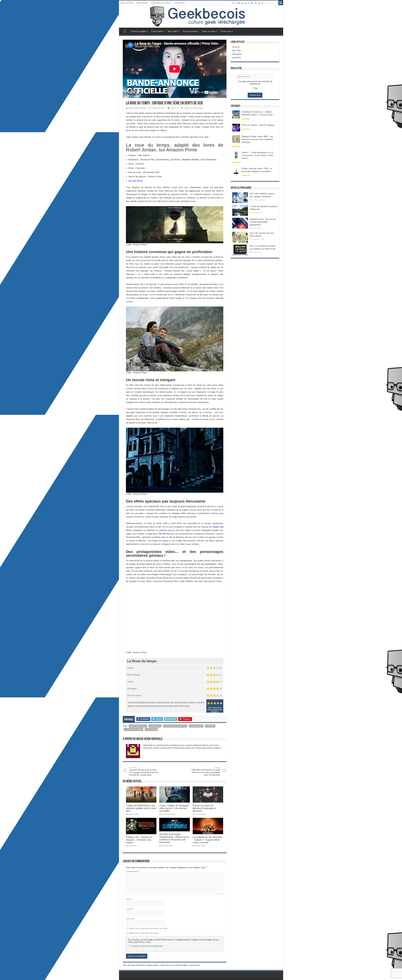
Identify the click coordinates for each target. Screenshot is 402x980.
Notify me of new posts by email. (144, 933)
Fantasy (210, 726)
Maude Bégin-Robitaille (137, 108)
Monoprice (237, 54)
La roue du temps (133, 729)
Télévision (152, 729)
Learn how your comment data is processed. (180, 965)
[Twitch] (255, 3)
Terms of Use (144, 942)
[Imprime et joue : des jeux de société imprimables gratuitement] (240, 223)
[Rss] (233, 3)
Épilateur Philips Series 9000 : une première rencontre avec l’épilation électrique (257, 139)
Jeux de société (189, 31)
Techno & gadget (138, 31)
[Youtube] (245, 3)
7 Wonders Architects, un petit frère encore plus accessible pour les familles (205, 771)
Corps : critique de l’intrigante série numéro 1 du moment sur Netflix (174, 808)
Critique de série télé (175, 726)
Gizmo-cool (225, 31)
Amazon (236, 47)
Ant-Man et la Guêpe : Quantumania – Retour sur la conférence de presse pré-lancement (174, 838)
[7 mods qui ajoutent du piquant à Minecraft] (240, 210)
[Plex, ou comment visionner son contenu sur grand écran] (240, 250)
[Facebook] (236, 3)
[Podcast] (262, 3)
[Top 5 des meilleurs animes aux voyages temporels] (240, 197)
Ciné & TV (174, 108)
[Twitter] (239, 3)
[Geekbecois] (201, 16)
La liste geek (179, 3)
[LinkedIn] (242, 3)
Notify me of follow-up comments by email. (148, 928)
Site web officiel (135, 181)
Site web (130, 919)
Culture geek (157, 31)
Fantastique (196, 726)
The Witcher (163, 534)
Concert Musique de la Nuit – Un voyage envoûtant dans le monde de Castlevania (143, 771)
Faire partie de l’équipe (161, 3)
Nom (129, 899)
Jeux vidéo (172, 31)
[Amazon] (259, 3)
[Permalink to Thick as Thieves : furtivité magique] (236, 127)
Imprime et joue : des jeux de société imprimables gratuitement (263, 222)
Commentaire (132, 871)
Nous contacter (127, 3)
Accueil (125, 31)
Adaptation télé (138, 726)
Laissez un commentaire (193, 108)
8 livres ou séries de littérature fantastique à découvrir (204, 808)
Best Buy (236, 50)
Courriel (130, 909)
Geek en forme (208, 31)
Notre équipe (142, 3)
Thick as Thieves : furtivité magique (258, 125)
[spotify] (251, 3)
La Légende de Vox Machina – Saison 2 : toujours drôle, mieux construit (207, 840)
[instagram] (248, 3)
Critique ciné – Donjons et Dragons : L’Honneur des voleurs (139, 840)
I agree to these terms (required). (147, 946)
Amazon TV (155, 726)
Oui (256, 88)
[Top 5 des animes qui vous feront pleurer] (240, 237)
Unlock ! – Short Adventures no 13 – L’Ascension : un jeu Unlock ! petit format (258, 155)
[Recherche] (280, 2)
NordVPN (236, 58)
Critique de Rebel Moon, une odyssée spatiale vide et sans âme (141, 808)
